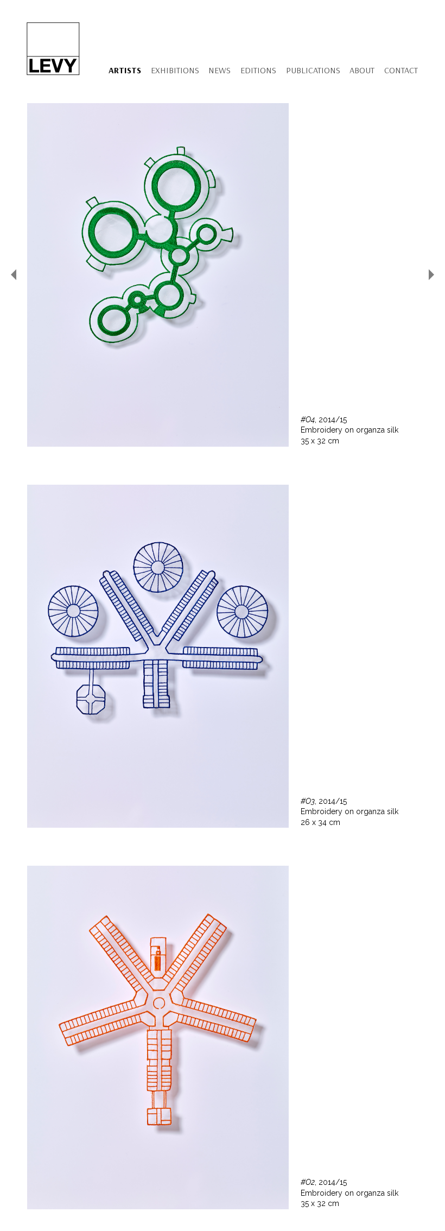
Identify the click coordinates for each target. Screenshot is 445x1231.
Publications (313, 70)
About (361, 70)
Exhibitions (175, 70)
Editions (258, 70)
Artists (125, 70)
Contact (401, 70)
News (219, 70)
